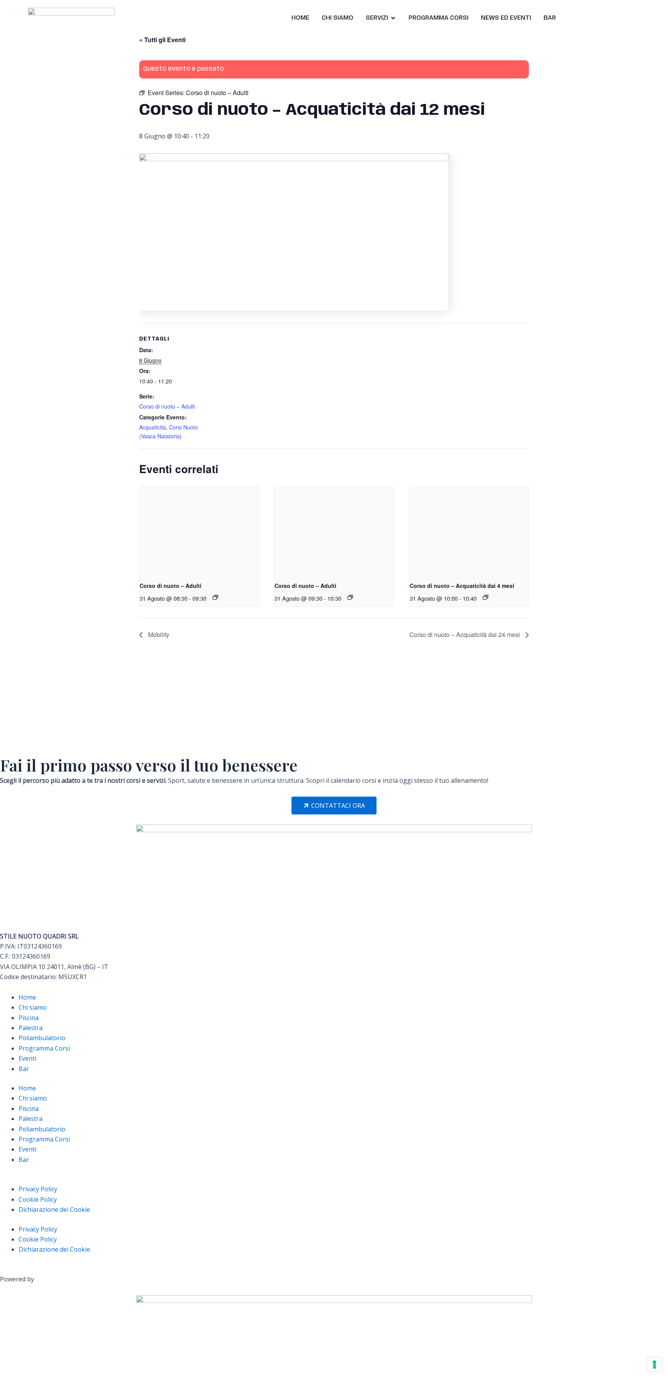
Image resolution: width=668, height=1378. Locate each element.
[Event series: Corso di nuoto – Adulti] (215, 597)
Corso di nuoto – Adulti (167, 406)
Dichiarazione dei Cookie (54, 1209)
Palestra (31, 1028)
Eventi (27, 1058)
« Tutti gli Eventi (162, 39)
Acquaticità (152, 427)
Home (27, 997)
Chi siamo (33, 1007)
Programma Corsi (44, 1048)
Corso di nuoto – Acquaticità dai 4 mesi (462, 585)
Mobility (158, 634)
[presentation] (199, 530)
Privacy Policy (38, 1189)
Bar (24, 1069)
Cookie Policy (38, 1199)
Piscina (29, 1017)
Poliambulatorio (42, 1038)
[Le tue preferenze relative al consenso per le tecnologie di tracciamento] (654, 1364)
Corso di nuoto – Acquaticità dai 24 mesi (465, 634)
